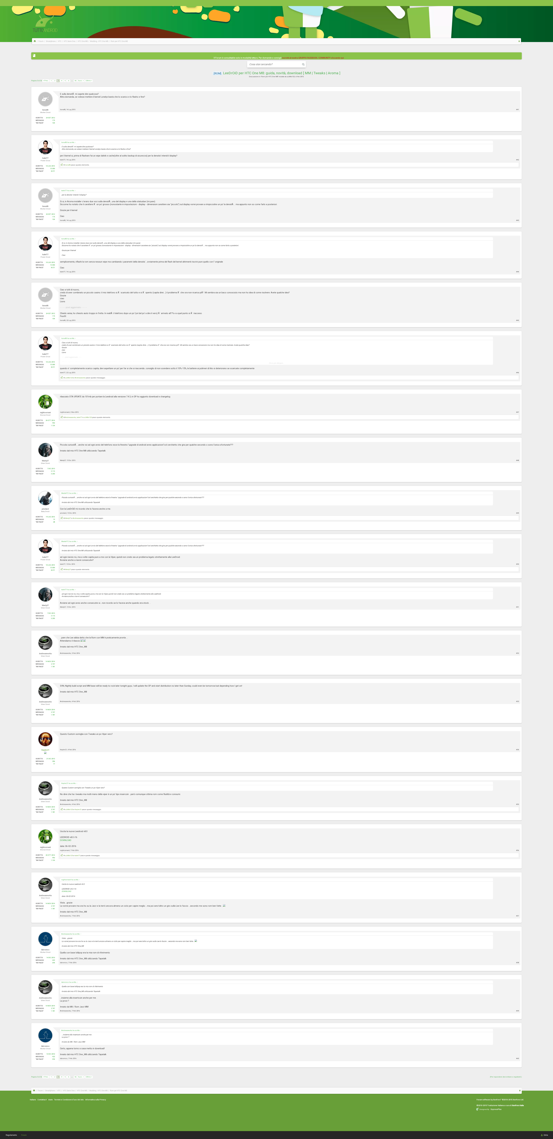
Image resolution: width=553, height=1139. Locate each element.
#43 (517, 220)
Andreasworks (80, 378)
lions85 (63, 110)
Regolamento (11, 1135)
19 (54, 519)
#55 (517, 804)
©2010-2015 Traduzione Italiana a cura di (500, 1105)
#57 (517, 916)
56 (75, 81)
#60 (517, 1058)
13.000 (52, 169)
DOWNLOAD (65, 840)
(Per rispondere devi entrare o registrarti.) (506, 1077)
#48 (517, 460)
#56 (517, 850)
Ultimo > (89, 81)
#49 (517, 513)
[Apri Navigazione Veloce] (519, 41)
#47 (517, 412)
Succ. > (81, 81)
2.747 (53, 664)
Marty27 (63, 460)
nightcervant (65, 412)
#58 (517, 963)
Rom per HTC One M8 (269, 77)
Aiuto (50, 1100)
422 (53, 960)
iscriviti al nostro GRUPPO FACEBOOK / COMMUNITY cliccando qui (313, 58)
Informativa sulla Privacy (95, 1100)
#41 (517, 110)
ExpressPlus (496, 1109)
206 (53, 761)
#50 (517, 564)
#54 (517, 750)
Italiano (33, 1100)
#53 (517, 701)
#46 (517, 373)
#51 (517, 607)
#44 (517, 272)
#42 (517, 160)
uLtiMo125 (291, 77)
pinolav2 (63, 513)
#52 (517, 653)
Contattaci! (42, 1100)
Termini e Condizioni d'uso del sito (69, 1100)
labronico (63, 963)
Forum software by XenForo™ (500, 1100)
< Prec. (46, 81)
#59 (517, 1011)
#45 (517, 320)
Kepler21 (45, 750)
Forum (24, 1135)
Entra (546, 1135)
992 (53, 423)
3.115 (53, 471)
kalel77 (62, 160)
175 (53, 120)
